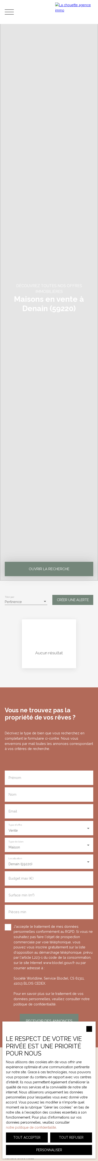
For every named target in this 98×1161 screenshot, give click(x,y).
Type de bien (15, 841)
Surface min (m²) (21, 895)
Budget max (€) (21, 878)
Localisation (15, 858)
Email (13, 811)
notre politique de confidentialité (31, 1127)
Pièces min (17, 912)
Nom (12, 794)
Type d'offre (15, 824)
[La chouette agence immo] (75, 12)
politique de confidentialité (35, 1004)
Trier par (9, 597)
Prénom (15, 778)
